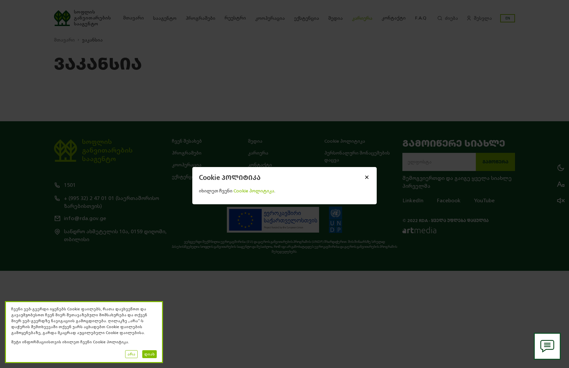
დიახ (149, 354)
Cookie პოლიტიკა (253, 191)
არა (131, 354)
